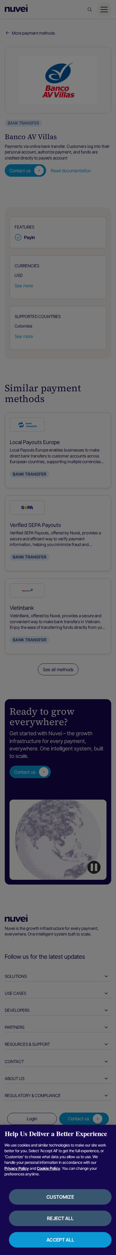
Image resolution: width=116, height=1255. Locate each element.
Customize (60, 1197)
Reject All (60, 1218)
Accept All (60, 1240)
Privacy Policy (16, 1168)
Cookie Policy (48, 1168)
